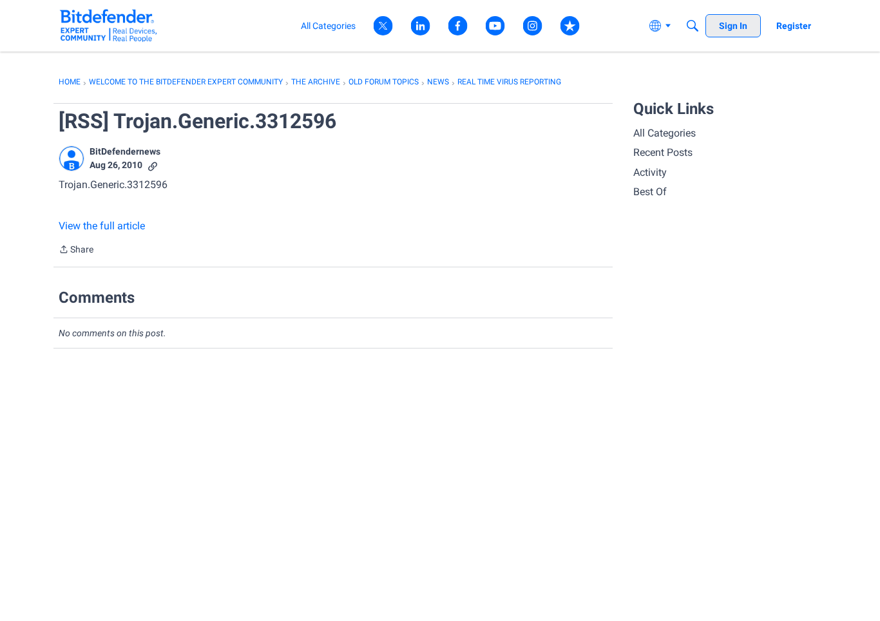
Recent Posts (663, 152)
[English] (108, 25)
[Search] (692, 25)
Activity (650, 172)
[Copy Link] (152, 165)
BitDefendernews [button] (125, 151)
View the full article (102, 226)
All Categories (664, 133)
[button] (71, 158)
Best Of (650, 192)
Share (76, 250)
